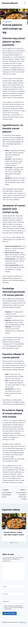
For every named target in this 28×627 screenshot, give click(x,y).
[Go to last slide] (4, 527)
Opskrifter (9, 21)
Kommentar (6, 561)
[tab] (10, 542)
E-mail (5, 594)
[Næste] (23, 527)
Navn (5, 586)
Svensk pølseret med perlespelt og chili (7, 493)
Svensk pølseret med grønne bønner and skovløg (21, 494)
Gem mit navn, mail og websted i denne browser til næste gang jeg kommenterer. (13, 607)
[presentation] (14, 521)
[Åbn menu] (24, 3)
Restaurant (22, 622)
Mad (3, 21)
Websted (6, 601)
